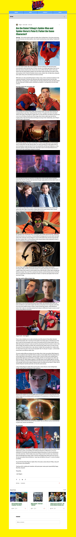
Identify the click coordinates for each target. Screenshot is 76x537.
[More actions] (59, 24)
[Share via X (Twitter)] (19, 479)
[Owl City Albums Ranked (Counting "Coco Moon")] (18, 497)
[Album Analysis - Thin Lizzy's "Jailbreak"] (38, 497)
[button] (64, 16)
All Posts (11, 16)
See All (64, 489)
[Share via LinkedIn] (22, 479)
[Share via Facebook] (16, 479)
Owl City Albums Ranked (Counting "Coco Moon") (17, 504)
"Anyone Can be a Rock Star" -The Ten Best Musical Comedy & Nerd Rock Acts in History (57, 504)
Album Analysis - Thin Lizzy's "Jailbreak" (37, 504)
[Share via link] (25, 479)
